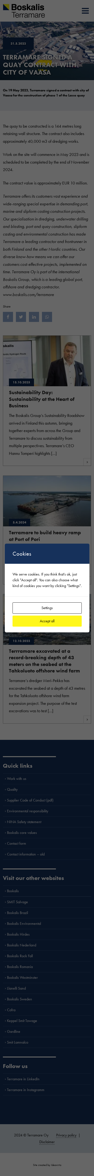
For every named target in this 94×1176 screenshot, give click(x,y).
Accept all (47, 621)
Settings (47, 607)
